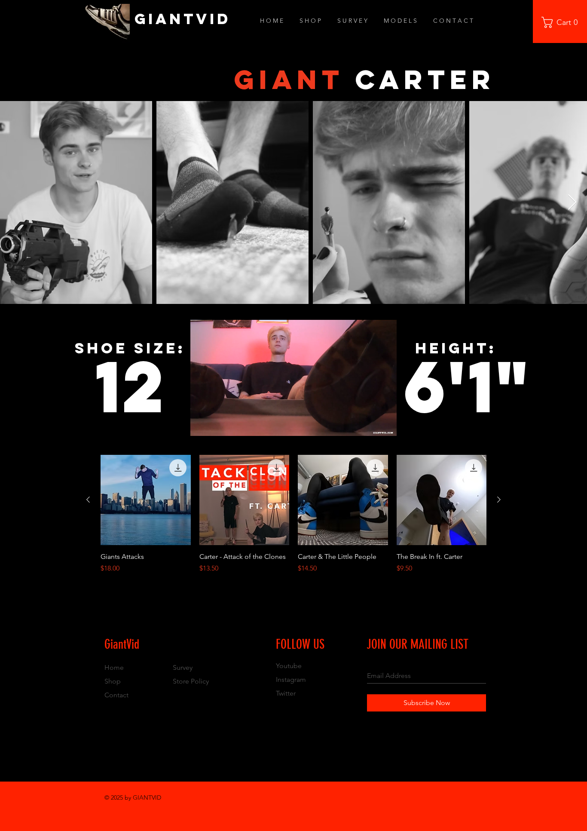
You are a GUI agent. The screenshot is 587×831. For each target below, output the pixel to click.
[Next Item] (572, 202)
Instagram (291, 679)
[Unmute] (216, 424)
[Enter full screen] (385, 424)
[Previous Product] (88, 499)
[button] (562, 22)
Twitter (286, 693)
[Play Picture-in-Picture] (370, 424)
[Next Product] (499, 499)
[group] (293, 518)
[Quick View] (146, 500)
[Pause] (201, 424)
